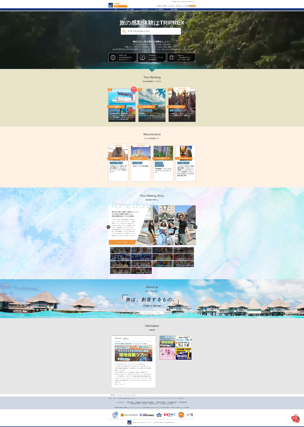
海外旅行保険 (130, 402)
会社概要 (116, 407)
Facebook (144, 403)
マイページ (192, 5)
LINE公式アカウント (153, 403)
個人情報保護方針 (183, 402)
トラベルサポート (120, 402)
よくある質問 (186, 5)
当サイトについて (155, 407)
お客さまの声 (179, 5)
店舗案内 (121, 407)
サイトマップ (139, 407)
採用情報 (125, 407)
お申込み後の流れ (146, 407)
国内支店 (164, 5)
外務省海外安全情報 (160, 402)
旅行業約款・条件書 (135, 403)
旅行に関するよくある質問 (167, 403)
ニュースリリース (132, 407)
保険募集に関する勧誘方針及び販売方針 (144, 402)
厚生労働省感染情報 (172, 402)
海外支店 (159, 5)
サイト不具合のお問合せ (164, 407)
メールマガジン (171, 5)
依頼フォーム (179, 407)
